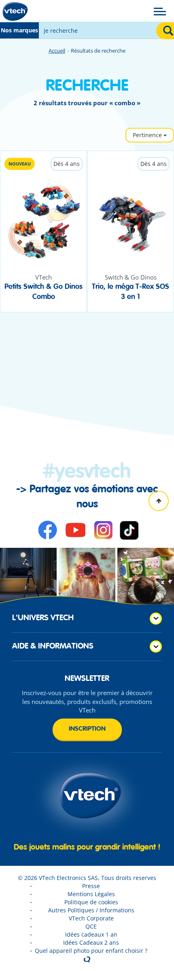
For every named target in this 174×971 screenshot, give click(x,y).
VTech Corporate (91, 918)
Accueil (57, 50)
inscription (87, 729)
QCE (91, 926)
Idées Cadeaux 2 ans (91, 942)
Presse (91, 886)
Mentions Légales (91, 894)
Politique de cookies (91, 902)
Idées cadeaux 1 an (91, 934)
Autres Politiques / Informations (91, 910)
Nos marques (19, 30)
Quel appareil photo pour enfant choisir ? (91, 950)
